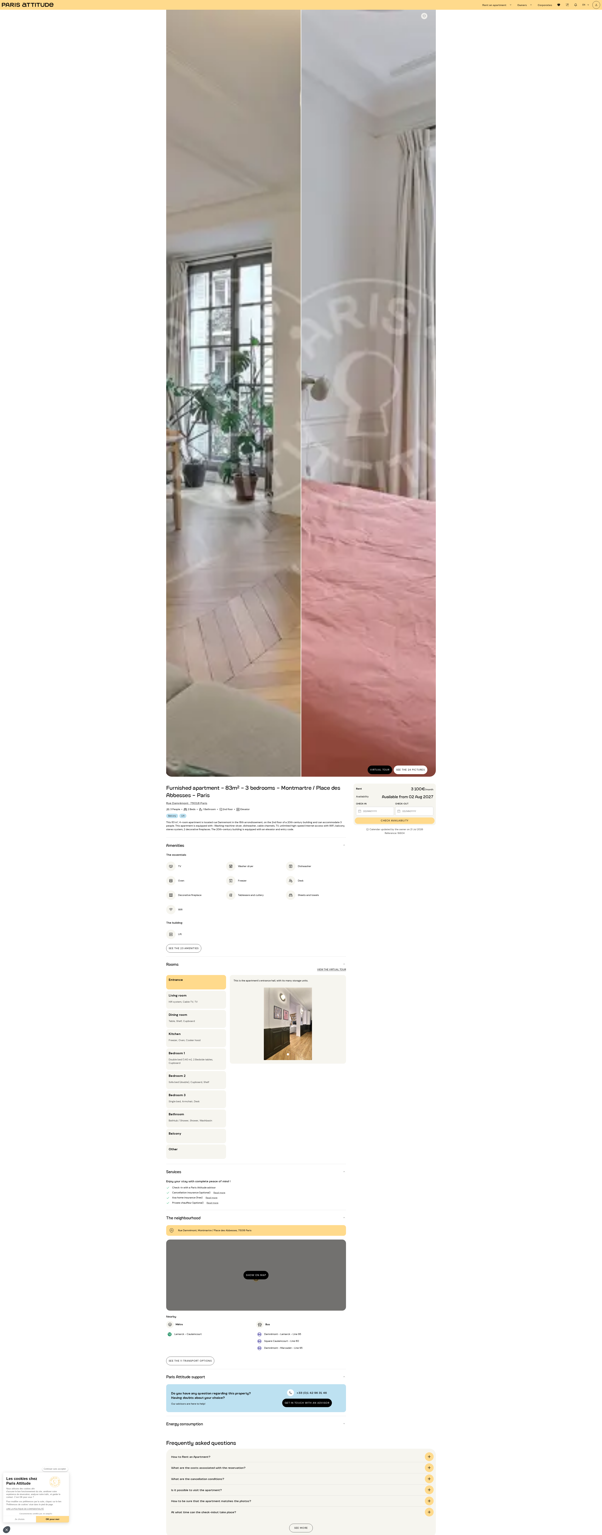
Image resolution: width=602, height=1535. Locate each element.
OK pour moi (52, 1519)
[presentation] (497, 5)
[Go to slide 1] (288, 1054)
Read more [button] (219, 1192)
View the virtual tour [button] (331, 969)
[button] (6, 1529)
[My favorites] (558, 5)
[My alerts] (567, 5)
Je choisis (19, 1519)
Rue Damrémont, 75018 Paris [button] (186, 803)
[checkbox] (424, 16)
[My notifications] (575, 5)
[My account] (596, 5)
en (583, 4)
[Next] (430, 393)
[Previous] (171, 393)
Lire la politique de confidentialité (25, 1509)
